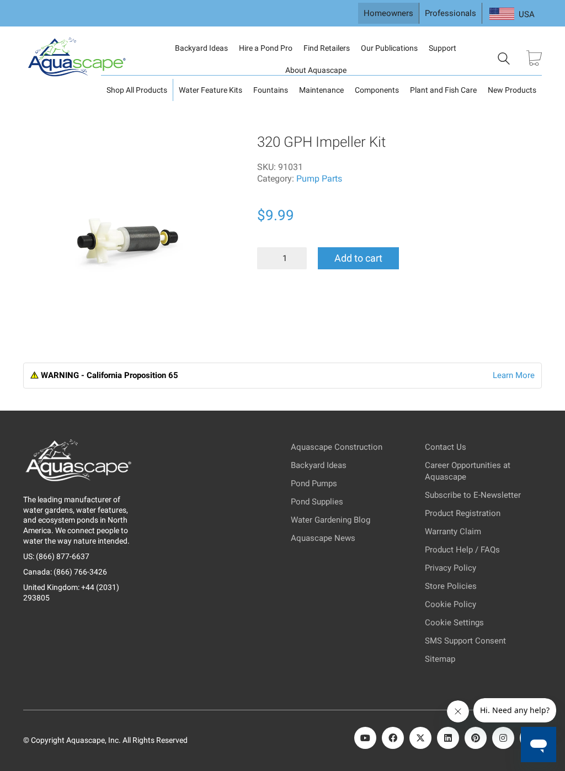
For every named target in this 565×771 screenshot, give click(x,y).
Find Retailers (326, 48)
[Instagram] (503, 738)
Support (442, 48)
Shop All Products (136, 90)
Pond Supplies (317, 502)
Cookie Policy (450, 604)
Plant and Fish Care (443, 90)
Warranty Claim (453, 531)
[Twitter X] (420, 738)
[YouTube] (365, 738)
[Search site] (504, 60)
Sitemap (440, 659)
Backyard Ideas (201, 48)
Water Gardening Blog (330, 520)
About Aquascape (316, 70)
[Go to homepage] (78, 59)
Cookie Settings (454, 623)
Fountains (270, 90)
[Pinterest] (476, 738)
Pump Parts (319, 178)
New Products (512, 90)
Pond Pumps (314, 483)
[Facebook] (393, 738)
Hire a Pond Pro (265, 48)
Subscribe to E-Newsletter (473, 495)
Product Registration (462, 513)
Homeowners (388, 13)
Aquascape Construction (336, 447)
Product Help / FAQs (462, 550)
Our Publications (389, 48)
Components (377, 90)
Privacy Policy (450, 568)
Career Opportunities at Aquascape (467, 471)
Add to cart (358, 258)
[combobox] (512, 14)
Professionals (450, 13)
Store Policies (451, 586)
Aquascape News (323, 538)
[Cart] (534, 59)
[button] (39, 149)
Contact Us (445, 447)
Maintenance (321, 90)
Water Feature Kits (210, 90)
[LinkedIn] (448, 738)
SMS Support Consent (465, 641)
